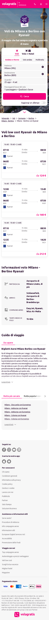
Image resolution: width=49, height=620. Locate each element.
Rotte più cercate (12, 396)
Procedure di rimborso (10, 522)
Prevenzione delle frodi (11, 543)
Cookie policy (7, 484)
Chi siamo (5, 472)
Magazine (6, 573)
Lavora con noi (7, 492)
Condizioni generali (9, 476)
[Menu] (46, 4)
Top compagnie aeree (10, 552)
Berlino (31, 118)
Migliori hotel (7, 568)
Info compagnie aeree (10, 526)
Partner (5, 500)
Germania (22, 118)
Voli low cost (7, 560)
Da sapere (8, 343)
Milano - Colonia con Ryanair (15, 415)
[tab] (17, 52)
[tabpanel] (24, 365)
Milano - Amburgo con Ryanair (16, 408)
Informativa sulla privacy (11, 480)
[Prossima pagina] (45, 396)
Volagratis (5, 118)
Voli (13, 118)
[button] (7, 382)
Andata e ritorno (12, 60)
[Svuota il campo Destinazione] (42, 74)
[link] (24, 159)
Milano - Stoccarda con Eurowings (18, 405)
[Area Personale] (41, 4)
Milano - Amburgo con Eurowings (17, 412)
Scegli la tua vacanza (10, 564)
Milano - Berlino (8, 121)
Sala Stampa (6, 504)
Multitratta (40, 60)
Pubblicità (6, 496)
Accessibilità (7, 538)
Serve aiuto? (7, 518)
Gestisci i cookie (8, 488)
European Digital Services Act (13, 534)
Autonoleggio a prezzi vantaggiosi (15, 556)
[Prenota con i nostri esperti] (35, 4)
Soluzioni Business (9, 508)
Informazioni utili (8, 530)
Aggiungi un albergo (30, 103)
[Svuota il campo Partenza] (42, 67)
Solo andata (27, 60)
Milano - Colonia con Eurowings (17, 419)
